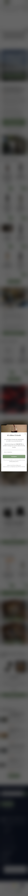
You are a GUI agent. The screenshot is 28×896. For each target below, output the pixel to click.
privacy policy (12, 461)
